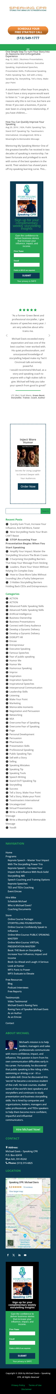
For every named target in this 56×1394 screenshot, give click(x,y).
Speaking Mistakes (19, 765)
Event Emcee (15, 891)
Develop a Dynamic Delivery (24, 629)
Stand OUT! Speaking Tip (18, 131)
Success (13, 788)
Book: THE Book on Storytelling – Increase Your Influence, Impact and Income (27, 954)
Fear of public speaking (22, 656)
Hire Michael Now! (28, 1129)
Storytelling (24, 78)
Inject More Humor (28, 441)
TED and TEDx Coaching (21, 887)
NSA (22, 127)
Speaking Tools (17, 773)
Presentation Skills (15, 71)
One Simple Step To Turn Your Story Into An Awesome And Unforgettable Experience (28, 54)
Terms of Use (35, 1385)
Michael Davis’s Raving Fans (23, 1005)
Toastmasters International (24, 800)
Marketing (15, 703)
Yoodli (12, 827)
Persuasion (15, 738)
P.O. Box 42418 (14, 1155)
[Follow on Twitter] (13, 1255)
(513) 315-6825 (25, 1163)
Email (16, 261)
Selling (13, 761)
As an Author (15, 1013)
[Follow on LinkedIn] (19, 1255)
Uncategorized (26, 135)
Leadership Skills (18, 691)
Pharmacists (16, 742)
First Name (19, 251)
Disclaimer (26, 1389)
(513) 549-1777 (28, 38)
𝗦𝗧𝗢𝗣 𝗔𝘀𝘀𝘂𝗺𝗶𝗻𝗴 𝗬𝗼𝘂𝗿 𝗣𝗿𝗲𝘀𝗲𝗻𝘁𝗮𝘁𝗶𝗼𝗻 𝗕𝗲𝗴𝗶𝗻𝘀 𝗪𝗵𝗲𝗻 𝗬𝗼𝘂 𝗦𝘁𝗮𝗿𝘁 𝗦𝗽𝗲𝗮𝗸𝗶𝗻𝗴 (25, 543)
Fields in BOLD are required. (24, 270)
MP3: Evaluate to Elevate (21, 973)
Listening (14, 695)
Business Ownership (20, 617)
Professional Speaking (35, 71)
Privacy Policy (18, 1385)
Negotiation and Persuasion (24, 711)
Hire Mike (11, 897)
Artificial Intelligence (20, 614)
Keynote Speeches (18, 883)
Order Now (28, 486)
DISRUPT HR (16, 637)
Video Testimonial (17, 1001)
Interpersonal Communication (25, 687)
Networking (15, 714)
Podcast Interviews (18, 987)
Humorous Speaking (20, 668)
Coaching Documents (19, 909)
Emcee (13, 641)
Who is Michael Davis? (20, 905)
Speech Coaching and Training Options (29, 879)
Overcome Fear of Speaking (24, 722)
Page (12, 730)
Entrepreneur (16, 645)
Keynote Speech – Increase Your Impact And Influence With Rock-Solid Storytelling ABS (28, 872)
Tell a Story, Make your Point (24, 796)
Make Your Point (18, 699)
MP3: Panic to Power (19, 969)
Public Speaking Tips (16, 75)
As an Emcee (14, 1017)
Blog (10, 983)
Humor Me (15, 660)
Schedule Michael (17, 901)
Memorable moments (21, 707)
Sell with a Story (34, 75)
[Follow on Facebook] (8, 1255)
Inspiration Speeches (20, 680)
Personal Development (21, 734)
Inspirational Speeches (27, 67)
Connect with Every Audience (20, 63)
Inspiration (15, 676)
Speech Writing (17, 777)
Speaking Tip (12, 78)
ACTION (13, 598)
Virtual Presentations (20, 808)
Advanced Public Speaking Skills (26, 606)
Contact (10, 1023)
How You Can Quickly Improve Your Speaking (25, 123)
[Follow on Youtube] (25, 1255)
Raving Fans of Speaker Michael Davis (28, 1009)
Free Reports (15, 991)
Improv (13, 672)
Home (9, 852)
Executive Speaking (19, 648)
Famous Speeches (19, 652)
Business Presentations (31, 59)
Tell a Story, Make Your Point (25, 792)
